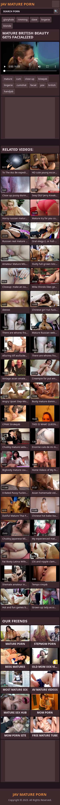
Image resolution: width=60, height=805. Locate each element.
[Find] (56, 11)
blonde (7, 25)
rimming (23, 19)
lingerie (45, 19)
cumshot (21, 85)
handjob (8, 91)
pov (42, 85)
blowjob (42, 78)
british (52, 85)
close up (29, 78)
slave (34, 19)
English (55, 4)
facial (33, 85)
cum (18, 78)
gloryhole (8, 19)
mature (8, 78)
